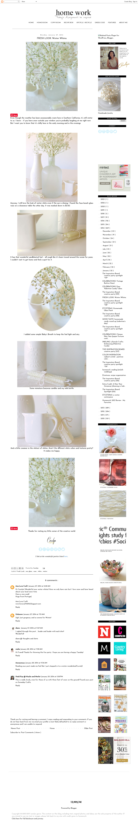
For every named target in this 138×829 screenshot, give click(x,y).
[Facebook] (40, 551)
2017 (103, 217)
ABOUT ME (123, 22)
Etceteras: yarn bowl (106, 518)
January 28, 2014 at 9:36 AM (36, 663)
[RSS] (59, 551)
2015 (103, 224)
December (107, 231)
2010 (103, 418)
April (105, 260)
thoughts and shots (30, 639)
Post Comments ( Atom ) (31, 732)
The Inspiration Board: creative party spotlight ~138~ (112, 303)
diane (18, 628)
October (106, 238)
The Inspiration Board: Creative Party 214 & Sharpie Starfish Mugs (112, 614)
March (105, 263)
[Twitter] (63, 551)
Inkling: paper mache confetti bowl (111, 582)
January (106, 271)
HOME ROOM (42, 22)
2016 (103, 221)
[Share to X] (17, 568)
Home (52, 728)
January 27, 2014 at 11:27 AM (32, 628)
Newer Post (15, 728)
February (106, 267)
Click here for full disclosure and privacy (27, 819)
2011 (102, 415)
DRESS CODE (100, 22)
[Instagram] (48, 551)
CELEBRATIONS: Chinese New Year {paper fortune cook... (113, 336)
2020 (103, 206)
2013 (103, 408)
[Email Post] (43, 568)
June (105, 253)
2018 (103, 214)
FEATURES (112, 22)
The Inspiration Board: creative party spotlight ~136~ (112, 364)
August (106, 245)
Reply (18, 607)
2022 (103, 203)
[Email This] (12, 568)
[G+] (44, 551)
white (40, 571)
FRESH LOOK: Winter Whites (114, 297)
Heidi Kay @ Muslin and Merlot (28, 677)
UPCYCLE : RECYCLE (84, 22)
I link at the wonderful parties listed (49, 556)
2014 (103, 228)
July (104, 249)
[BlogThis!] (15, 568)
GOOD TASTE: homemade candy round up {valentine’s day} (113, 321)
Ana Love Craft (22, 586)
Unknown (19, 614)
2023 (103, 199)
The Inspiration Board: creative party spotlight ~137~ (112, 329)
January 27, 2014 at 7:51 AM (34, 614)
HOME (31, 22)
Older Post (88, 728)
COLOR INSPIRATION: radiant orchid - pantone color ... (112, 357)
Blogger (74, 808)
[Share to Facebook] (20, 568)
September (107, 242)
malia (18, 649)
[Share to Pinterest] (22, 568)
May (105, 256)
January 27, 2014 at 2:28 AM (39, 586)
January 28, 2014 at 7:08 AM (31, 649)
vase (35, 571)
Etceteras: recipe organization (114, 375)
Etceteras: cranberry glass (108, 487)
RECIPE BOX (68, 22)
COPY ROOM (56, 22)
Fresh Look (21, 571)
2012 (103, 411)
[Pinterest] (55, 551)
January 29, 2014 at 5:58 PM (52, 677)
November (107, 235)
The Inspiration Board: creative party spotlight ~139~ (112, 276)
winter (45, 571)
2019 (103, 210)
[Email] (52, 551)
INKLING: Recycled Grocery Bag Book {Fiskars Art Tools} (111, 551)
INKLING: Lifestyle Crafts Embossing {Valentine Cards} (112, 344)
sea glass (29, 571)
